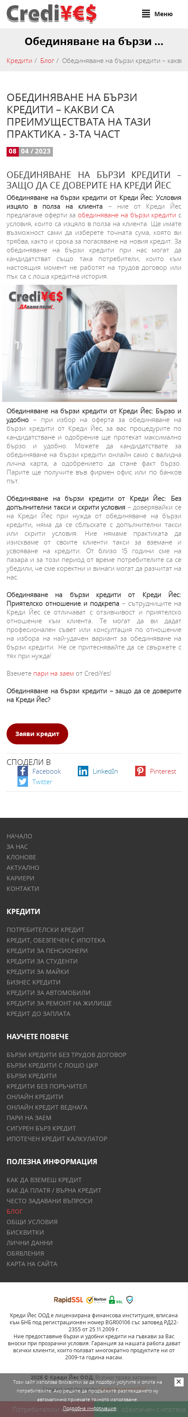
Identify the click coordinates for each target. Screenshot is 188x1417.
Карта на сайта (32, 1264)
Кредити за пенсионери (47, 950)
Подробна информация (89, 1408)
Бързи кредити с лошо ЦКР (52, 1065)
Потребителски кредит (45, 929)
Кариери (21, 878)
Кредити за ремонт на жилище (59, 1003)
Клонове (21, 857)
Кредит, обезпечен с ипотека (56, 940)
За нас (17, 846)
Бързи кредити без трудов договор (66, 1055)
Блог (47, 60)
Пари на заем (29, 1117)
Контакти (23, 888)
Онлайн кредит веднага (47, 1107)
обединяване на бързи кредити (127, 214)
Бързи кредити (32, 1075)
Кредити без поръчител (47, 1086)
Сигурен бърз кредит (41, 1128)
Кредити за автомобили (49, 992)
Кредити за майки (38, 971)
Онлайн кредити (35, 1096)
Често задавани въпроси (50, 1201)
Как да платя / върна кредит (54, 1190)
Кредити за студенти (42, 961)
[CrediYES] (52, 14)
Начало (19, 836)
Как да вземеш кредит (44, 1180)
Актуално (23, 867)
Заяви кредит (37, 733)
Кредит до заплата (38, 1013)
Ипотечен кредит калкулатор (57, 1138)
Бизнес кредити (34, 982)
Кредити (19, 60)
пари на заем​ (53, 673)
